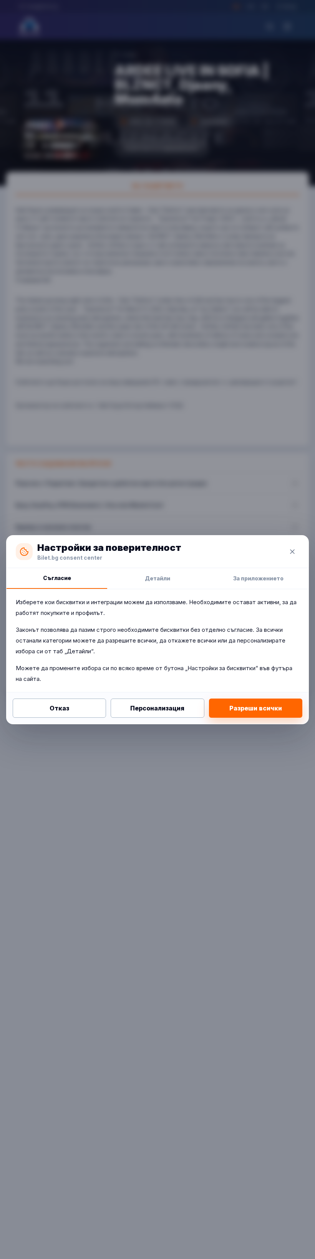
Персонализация (157, 708)
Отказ (59, 708)
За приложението (258, 578)
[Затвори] (292, 552)
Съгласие (57, 578)
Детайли (157, 578)
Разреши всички (255, 708)
